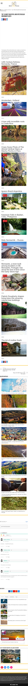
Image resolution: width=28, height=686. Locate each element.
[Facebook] (9, 591)
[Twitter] (12, 591)
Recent (2, 596)
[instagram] (19, 591)
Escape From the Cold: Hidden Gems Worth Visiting (12, 492)
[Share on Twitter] (3, 19)
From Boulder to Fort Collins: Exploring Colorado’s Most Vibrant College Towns (12, 425)
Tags (16, 596)
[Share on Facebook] (2, 19)
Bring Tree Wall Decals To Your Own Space (19, 372)
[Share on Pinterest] (5, 19)
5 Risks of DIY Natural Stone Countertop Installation (17, 604)
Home (2, 9)
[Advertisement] (14, 35)
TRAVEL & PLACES (7, 9)
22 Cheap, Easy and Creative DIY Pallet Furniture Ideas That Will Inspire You (9, 369)
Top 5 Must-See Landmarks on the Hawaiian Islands (13, 408)
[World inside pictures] (14, 3)
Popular (6, 596)
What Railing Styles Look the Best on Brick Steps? (17, 620)
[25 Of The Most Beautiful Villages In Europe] (10, 656)
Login (26, 521)
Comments (12, 596)
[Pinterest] (14, 591)
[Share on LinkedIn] (7, 19)
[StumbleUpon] (16, 591)
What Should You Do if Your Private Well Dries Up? (17, 599)
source (2, 97)
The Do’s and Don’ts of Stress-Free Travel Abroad (12, 393)
